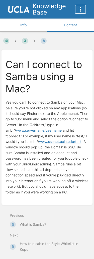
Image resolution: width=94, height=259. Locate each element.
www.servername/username (39, 130)
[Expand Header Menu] (80, 9)
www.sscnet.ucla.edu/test (60, 141)
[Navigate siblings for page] (34, 41)
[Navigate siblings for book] (15, 41)
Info (23, 25)
